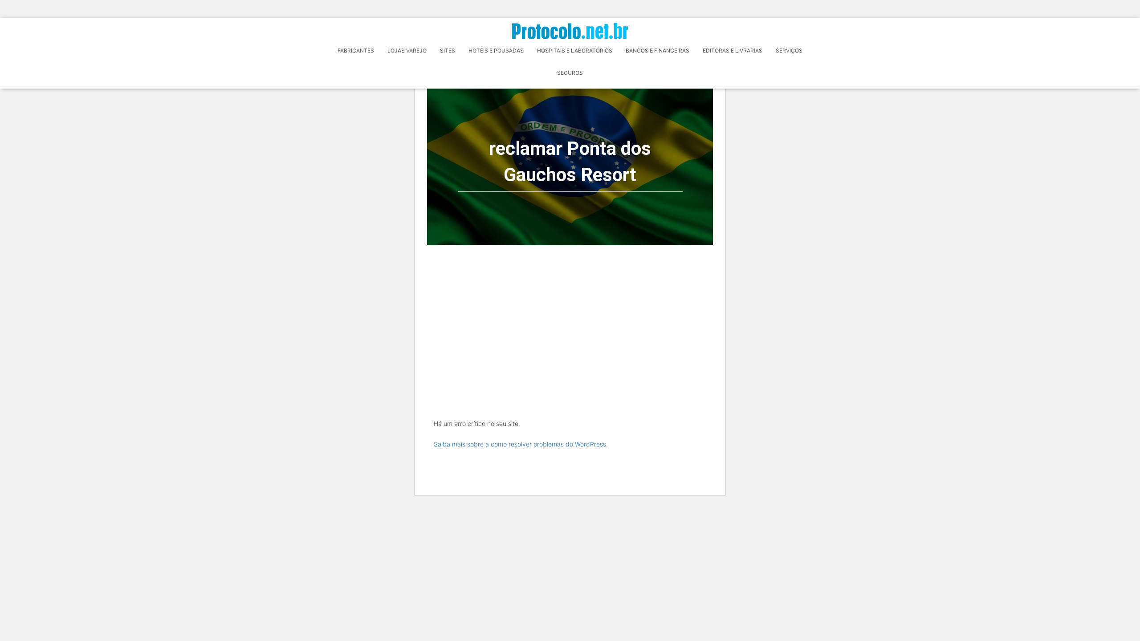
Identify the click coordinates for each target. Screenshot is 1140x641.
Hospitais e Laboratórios (574, 50)
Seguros (570, 72)
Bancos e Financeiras (657, 50)
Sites (447, 50)
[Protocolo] (570, 31)
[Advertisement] (570, 312)
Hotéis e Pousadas (496, 50)
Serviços (789, 50)
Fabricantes (356, 50)
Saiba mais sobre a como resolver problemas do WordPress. (521, 444)
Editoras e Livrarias (732, 50)
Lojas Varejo (407, 50)
